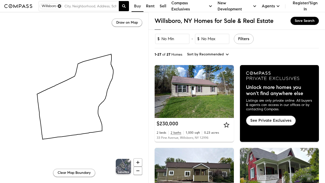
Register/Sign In (305, 6)
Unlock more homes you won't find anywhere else (274, 90)
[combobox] (90, 6)
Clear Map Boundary (74, 173)
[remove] (59, 6)
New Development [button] (230, 6)
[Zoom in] (138, 162)
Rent (150, 6)
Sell (163, 6)
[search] (124, 6)
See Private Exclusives (270, 120)
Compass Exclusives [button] (180, 6)
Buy (137, 6)
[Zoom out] (138, 171)
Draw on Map (127, 22)
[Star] (226, 125)
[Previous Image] (161, 91)
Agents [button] (268, 6)
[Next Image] (228, 91)
